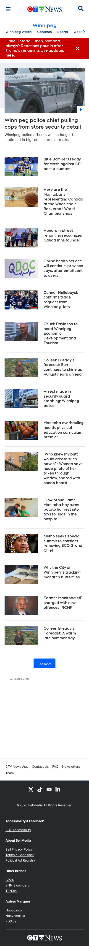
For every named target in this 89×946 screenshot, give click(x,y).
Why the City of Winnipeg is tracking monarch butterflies (62, 572)
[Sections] (8, 9)
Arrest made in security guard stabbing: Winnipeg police (61, 398)
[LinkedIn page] (58, 789)
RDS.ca (10, 921)
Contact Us (40, 766)
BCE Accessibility (18, 830)
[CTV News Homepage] (44, 9)
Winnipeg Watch (18, 32)
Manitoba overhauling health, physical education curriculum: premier (64, 430)
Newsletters (71, 766)
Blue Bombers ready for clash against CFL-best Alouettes (64, 164)
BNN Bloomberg (17, 885)
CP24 (9, 880)
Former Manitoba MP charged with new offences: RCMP (63, 603)
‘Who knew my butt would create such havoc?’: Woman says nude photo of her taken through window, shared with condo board (63, 468)
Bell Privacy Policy (19, 849)
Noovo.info (13, 910)
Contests (44, 32)
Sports (62, 32)
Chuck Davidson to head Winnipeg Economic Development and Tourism (61, 333)
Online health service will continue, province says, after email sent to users (63, 268)
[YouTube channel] (49, 789)
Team (9, 773)
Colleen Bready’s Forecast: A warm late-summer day (60, 633)
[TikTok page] (40, 789)
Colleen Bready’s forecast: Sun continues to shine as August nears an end (63, 367)
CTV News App (16, 766)
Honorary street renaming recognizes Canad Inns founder (63, 235)
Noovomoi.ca (15, 916)
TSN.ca (11, 891)
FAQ (55, 766)
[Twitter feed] (31, 789)
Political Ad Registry (20, 860)
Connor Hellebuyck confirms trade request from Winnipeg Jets (61, 299)
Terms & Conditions (19, 855)
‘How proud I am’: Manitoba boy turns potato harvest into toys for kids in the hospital (61, 509)
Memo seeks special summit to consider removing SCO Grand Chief (63, 543)
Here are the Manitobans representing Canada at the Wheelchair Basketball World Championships (63, 201)
